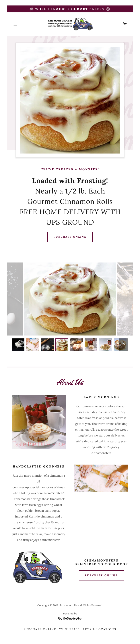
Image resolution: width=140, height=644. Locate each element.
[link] (70, 24)
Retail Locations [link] (99, 629)
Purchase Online (70, 236)
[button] (20, 24)
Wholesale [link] (69, 629)
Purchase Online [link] (40, 629)
